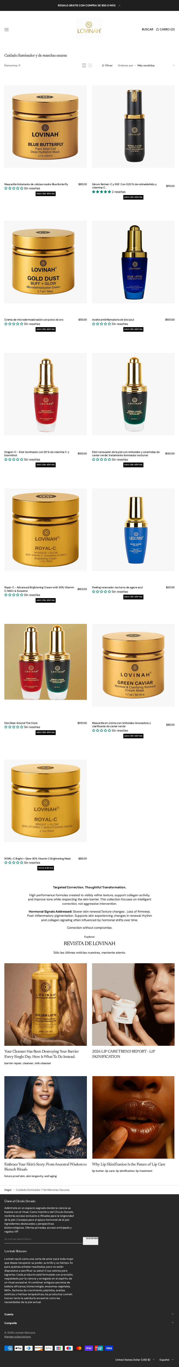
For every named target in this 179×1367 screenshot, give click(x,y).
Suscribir (92, 1238)
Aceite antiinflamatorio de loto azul (113, 319)
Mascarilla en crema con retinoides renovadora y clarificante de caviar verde (121, 724)
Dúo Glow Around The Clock (21, 723)
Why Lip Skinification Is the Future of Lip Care (128, 1165)
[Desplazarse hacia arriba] (172, 1360)
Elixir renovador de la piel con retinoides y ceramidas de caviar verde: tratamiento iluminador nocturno (125, 453)
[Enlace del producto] (45, 136)
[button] (6, 29)
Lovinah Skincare (24, 1332)
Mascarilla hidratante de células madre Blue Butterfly (36, 184)
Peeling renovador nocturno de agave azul (117, 587)
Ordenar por (125, 65)
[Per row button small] (90, 65)
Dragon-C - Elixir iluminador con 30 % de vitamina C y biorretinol (36, 453)
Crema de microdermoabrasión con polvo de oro (33, 319)
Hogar (8, 1190)
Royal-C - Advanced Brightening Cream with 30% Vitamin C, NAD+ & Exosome (39, 589)
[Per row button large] (84, 65)
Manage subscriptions (17, 1336)
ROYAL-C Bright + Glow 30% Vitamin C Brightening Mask (37, 858)
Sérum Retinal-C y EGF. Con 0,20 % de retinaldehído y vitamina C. (124, 186)
